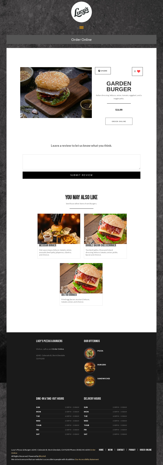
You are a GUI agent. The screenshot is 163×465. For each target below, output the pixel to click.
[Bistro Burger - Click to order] (81, 293)
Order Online (81, 39)
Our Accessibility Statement (87, 459)
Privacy (132, 449)
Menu (110, 449)
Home (101, 449)
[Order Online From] (56, 117)
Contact (120, 449)
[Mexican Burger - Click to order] (59, 243)
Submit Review (81, 175)
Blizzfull (42, 456)
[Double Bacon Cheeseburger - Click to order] (105, 243)
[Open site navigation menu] (81, 27)
